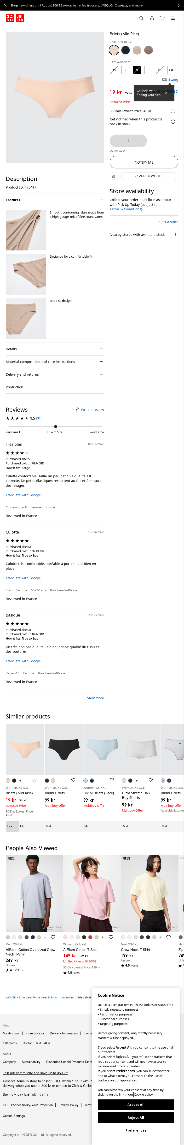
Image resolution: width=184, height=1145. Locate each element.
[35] (148, 50)
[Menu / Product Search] (173, 18)
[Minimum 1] (116, 141)
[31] (114, 50)
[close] (5, 5)
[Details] (173, 121)
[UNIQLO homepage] (15, 18)
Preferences (136, 1130)
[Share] (113, 176)
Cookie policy (143, 1094)
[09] (125, 50)
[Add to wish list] (34, 780)
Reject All (136, 1117)
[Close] (166, 93)
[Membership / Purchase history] (152, 18)
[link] (97, 5)
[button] (26, 230)
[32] (137, 50)
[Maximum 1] (141, 141)
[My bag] (162, 18)
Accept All (136, 1105)
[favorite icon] (53, 937)
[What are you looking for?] (141, 18)
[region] (136, 1066)
